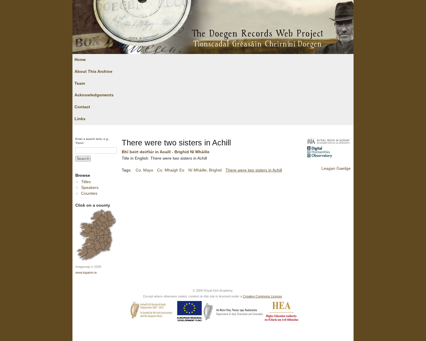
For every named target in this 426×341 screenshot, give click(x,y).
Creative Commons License (262, 296)
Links (79, 119)
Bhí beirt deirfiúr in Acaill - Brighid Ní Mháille (166, 152)
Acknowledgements (94, 95)
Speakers (90, 187)
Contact (82, 107)
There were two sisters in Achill (253, 170)
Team (79, 83)
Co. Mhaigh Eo (170, 170)
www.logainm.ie (86, 272)
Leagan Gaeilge (336, 168)
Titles (86, 182)
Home (80, 59)
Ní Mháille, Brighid (205, 170)
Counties (89, 193)
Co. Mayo (144, 170)
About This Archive (93, 71)
